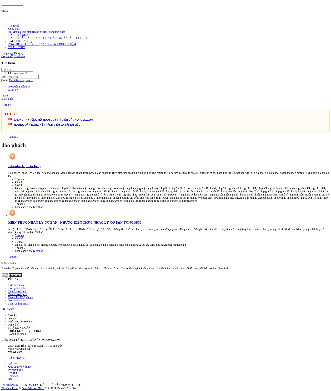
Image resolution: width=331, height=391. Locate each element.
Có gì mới (13, 28)
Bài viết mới (15, 31)
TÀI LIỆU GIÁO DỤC (21, 41)
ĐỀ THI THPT (16, 47)
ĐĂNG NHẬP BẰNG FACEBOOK (28, 38)
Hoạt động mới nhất (54, 31)
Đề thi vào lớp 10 (17, 294)
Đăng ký (13, 89)
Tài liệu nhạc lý (9, 384)
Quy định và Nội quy (20, 366)
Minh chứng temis (18, 303)
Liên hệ (12, 363)
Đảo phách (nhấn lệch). (24, 166)
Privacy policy (16, 369)
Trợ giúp (13, 372)
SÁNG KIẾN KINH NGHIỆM (58, 44)
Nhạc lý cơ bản (35, 206)
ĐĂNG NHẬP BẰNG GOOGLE (69, 38)
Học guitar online (17, 288)
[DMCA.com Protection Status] (11, 276)
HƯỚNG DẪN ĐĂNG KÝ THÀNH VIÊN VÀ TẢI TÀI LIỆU (47, 124)
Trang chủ (13, 25)
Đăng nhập (7, 98)
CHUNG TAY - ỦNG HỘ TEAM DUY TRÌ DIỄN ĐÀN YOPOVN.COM (53, 119)
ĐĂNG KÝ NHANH (20, 34)
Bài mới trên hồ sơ (32, 31)
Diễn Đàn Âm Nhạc (33, 388)
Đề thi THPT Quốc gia (20, 297)
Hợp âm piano (16, 285)
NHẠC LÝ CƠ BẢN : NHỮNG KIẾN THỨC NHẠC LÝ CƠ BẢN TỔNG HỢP (75, 222)
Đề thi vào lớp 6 (17, 291)
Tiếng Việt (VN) (17, 357)
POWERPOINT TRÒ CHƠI (24, 44)
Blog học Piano (9, 388)
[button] (4, 11)
